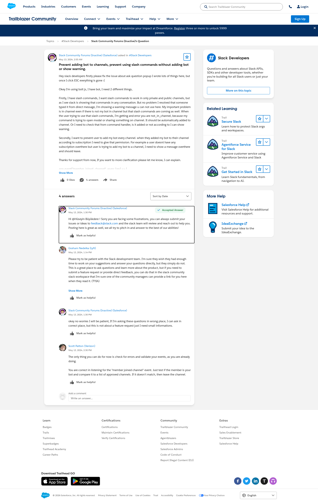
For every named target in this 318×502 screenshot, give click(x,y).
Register (179, 28)
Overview (71, 19)
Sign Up (300, 19)
